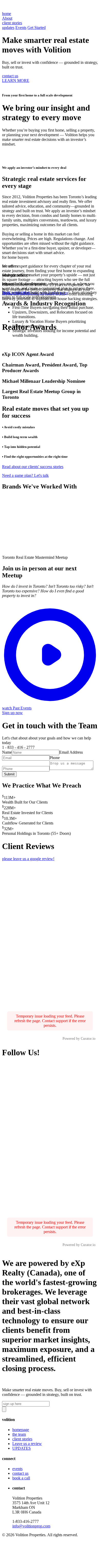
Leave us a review (27, 1443)
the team (19, 1434)
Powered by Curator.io (79, 1038)
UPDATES (21, 1448)
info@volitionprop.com (31, 1526)
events (17, 1468)
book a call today (16, 292)
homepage (20, 1429)
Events (20, 27)
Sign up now (12, 712)
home (6, 13)
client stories (22, 1439)
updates (8, 27)
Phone (54, 757)
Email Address (71, 752)
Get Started (36, 27)
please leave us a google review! (28, 859)
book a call (21, 1478)
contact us (10, 76)
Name (7, 752)
